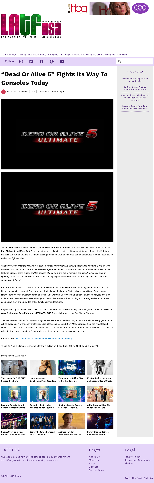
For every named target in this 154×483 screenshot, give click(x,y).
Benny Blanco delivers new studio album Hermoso (98, 433)
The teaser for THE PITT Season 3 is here (13, 379)
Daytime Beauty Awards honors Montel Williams (13, 406)
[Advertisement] (109, 33)
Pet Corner (119, 55)
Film (8, 55)
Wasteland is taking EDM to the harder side (70, 379)
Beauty (44, 55)
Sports (87, 55)
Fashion (55, 55)
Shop (92, 463)
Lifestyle (26, 55)
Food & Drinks (102, 55)
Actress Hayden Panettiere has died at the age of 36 (69, 433)
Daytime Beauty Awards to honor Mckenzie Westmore (70, 406)
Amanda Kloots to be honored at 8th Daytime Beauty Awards (42, 406)
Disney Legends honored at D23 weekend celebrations (42, 433)
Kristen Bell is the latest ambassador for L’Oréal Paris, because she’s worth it (99, 379)
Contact (93, 466)
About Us (94, 456)
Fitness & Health (71, 55)
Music (15, 55)
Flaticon (129, 463)
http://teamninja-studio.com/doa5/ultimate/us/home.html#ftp (44, 338)
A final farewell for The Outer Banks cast (99, 406)
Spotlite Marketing (144, 478)
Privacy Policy (132, 456)
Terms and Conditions (138, 460)
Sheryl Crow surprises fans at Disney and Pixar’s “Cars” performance (14, 433)
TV (2, 55)
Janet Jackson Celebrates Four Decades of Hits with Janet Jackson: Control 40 (42, 379)
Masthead (94, 460)
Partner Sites (96, 470)
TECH (36, 55)
